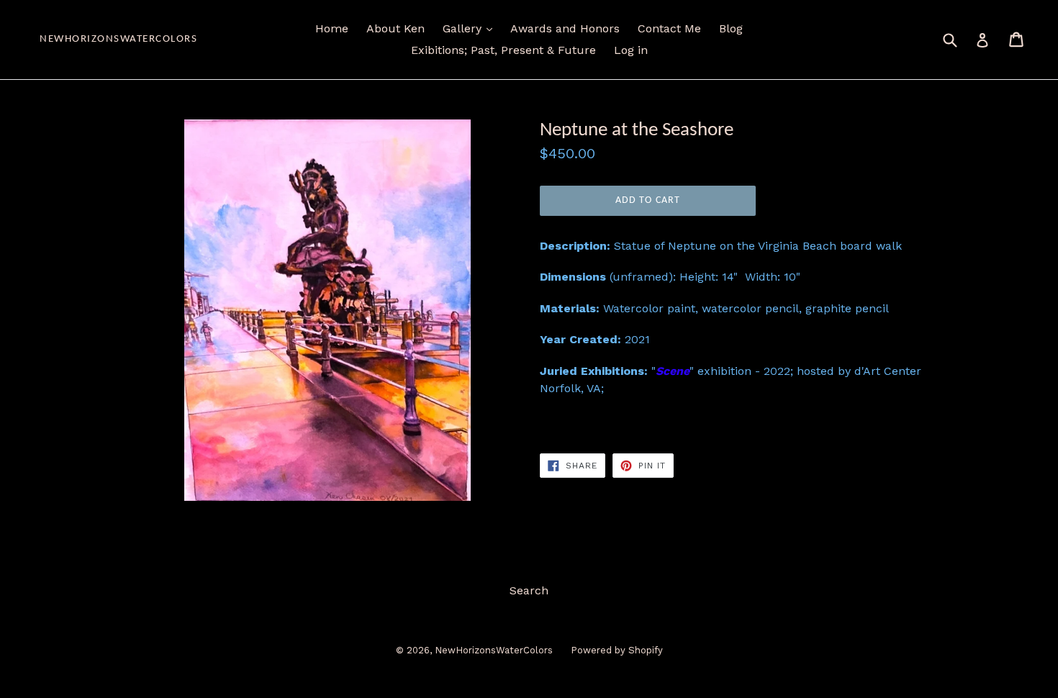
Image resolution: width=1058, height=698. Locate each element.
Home (331, 28)
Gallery (464, 28)
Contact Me (669, 28)
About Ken (395, 28)
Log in (631, 50)
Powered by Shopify (617, 650)
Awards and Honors (565, 28)
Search (529, 590)
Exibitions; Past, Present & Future (503, 50)
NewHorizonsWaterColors (118, 39)
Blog (731, 28)
